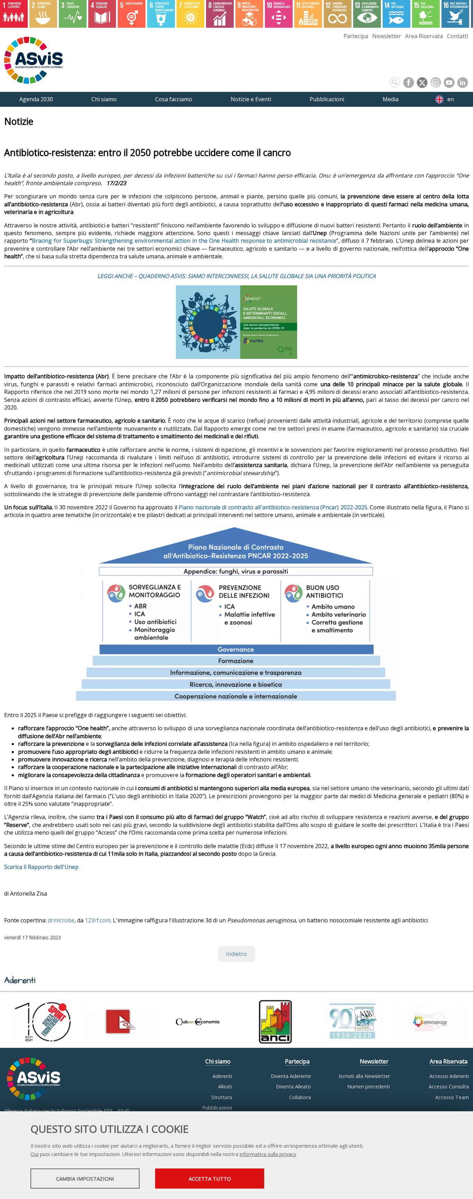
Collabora (300, 1097)
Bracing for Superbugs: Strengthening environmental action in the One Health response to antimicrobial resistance (184, 240)
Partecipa (355, 36)
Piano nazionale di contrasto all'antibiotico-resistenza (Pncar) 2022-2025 (273, 507)
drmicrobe (61, 920)
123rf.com (97, 920)
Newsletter (386, 36)
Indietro (236, 954)
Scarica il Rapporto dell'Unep (41, 867)
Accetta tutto (210, 1178)
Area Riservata (424, 36)
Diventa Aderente (291, 1076)
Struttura (221, 1097)
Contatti (457, 36)
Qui (34, 1153)
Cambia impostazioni (85, 1178)
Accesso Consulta (449, 1086)
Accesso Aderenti (449, 1076)
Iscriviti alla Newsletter (364, 1076)
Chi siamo (218, 1061)
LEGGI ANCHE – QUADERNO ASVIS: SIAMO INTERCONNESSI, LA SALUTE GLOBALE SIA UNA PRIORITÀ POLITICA (236, 276)
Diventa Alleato (293, 1086)
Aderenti (222, 1076)
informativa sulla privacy (268, 1153)
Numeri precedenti (368, 1086)
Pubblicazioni (217, 1107)
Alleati (225, 1086)
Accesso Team (452, 1097)
